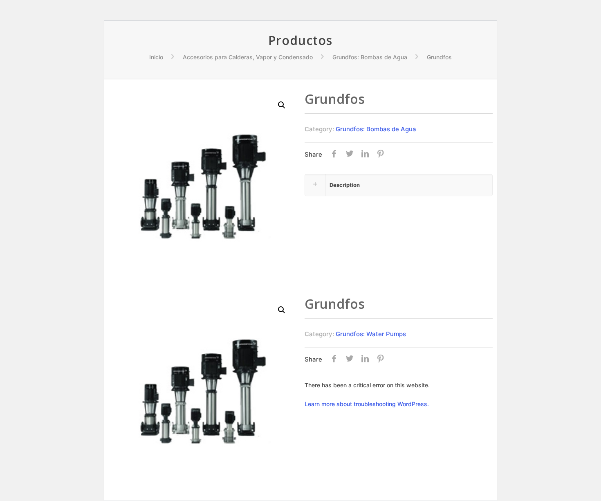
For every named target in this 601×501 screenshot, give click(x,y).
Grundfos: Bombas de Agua (369, 57)
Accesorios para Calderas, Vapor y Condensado (248, 57)
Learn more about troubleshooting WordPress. (367, 403)
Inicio (156, 57)
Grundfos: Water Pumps (371, 334)
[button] (282, 105)
